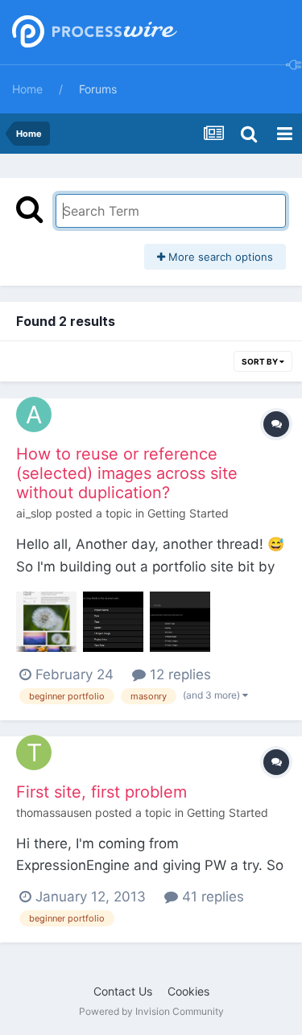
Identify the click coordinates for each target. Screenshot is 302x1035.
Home (27, 89)
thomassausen (54, 812)
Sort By (260, 361)
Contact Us (122, 991)
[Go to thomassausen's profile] (34, 752)
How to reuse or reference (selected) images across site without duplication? (127, 473)
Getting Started (188, 513)
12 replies (178, 674)
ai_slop (34, 513)
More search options (219, 256)
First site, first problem (101, 792)
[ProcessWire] (92, 32)
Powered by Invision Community (151, 1011)
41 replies (211, 897)
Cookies (188, 991)
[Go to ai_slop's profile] (34, 414)
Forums (98, 89)
